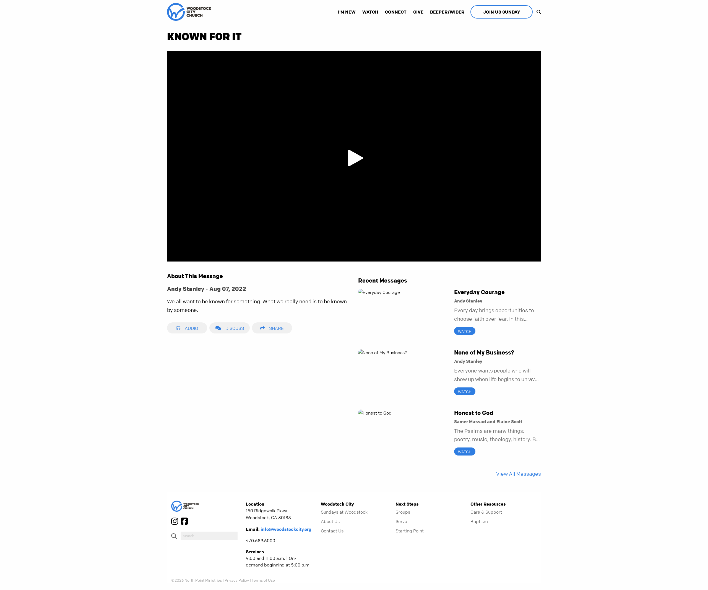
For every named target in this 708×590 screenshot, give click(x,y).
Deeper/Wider (447, 12)
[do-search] (209, 536)
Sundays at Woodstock (344, 512)
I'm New (347, 12)
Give (418, 12)
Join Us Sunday (501, 12)
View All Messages (518, 474)
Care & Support (486, 512)
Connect (396, 12)
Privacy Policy (237, 580)
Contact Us (332, 531)
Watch (370, 12)
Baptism (479, 521)
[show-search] (537, 12)
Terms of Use (263, 580)
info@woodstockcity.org (286, 529)
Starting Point (409, 531)
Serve (401, 521)
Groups (402, 512)
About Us (330, 521)
